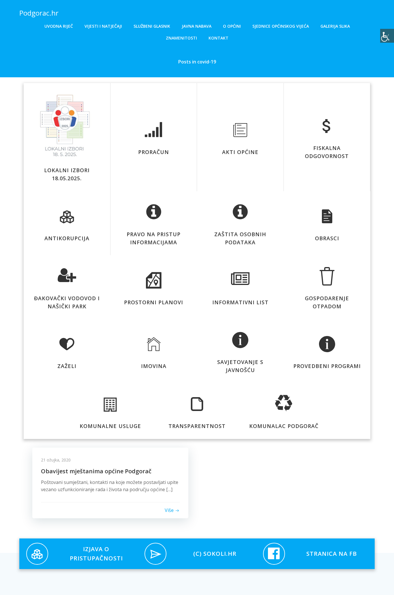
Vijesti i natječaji (103, 26)
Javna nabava (196, 26)
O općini (232, 26)
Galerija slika (335, 26)
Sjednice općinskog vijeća (280, 26)
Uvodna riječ (58, 26)
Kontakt (218, 38)
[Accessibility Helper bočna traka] (387, 36)
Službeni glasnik (152, 26)
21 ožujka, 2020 (56, 460)
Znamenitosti (181, 38)
